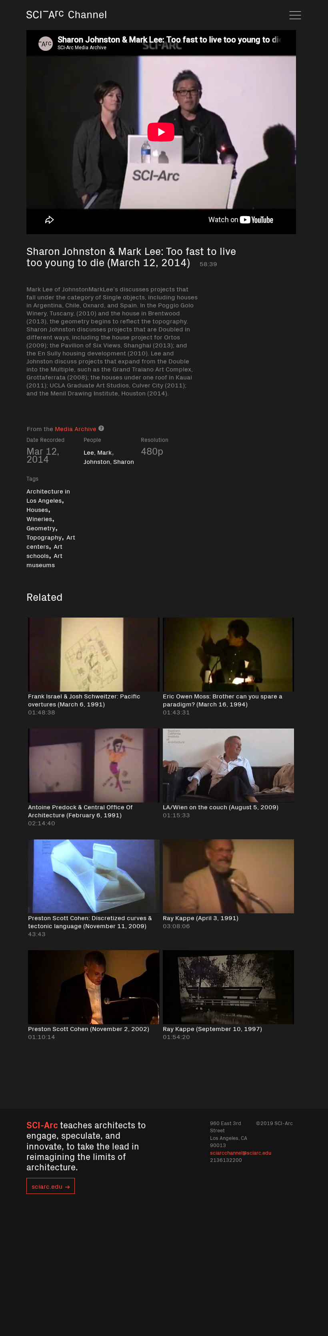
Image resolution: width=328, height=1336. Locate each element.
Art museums (44, 560)
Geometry (40, 527)
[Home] (66, 26)
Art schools (44, 551)
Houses (37, 509)
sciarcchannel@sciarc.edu (240, 1152)
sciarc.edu (47, 1186)
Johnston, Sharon (109, 461)
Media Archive (75, 428)
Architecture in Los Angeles (48, 495)
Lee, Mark (98, 451)
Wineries (39, 518)
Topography (44, 536)
